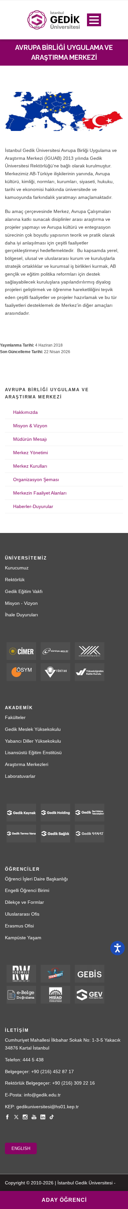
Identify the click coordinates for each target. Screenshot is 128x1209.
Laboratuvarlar (20, 776)
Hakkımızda (25, 412)
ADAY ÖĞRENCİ (64, 1200)
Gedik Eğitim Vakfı (24, 591)
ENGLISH (20, 1148)
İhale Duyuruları (21, 614)
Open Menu (94, 19)
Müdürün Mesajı (30, 439)
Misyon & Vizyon (30, 425)
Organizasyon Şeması (36, 479)
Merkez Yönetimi (30, 452)
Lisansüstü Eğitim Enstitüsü (33, 752)
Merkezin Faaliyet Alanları (40, 493)
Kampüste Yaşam (23, 937)
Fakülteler (15, 717)
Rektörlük (15, 579)
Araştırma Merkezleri (26, 764)
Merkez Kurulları (30, 466)
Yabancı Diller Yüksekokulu (33, 741)
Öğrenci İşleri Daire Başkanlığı (36, 878)
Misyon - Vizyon (21, 603)
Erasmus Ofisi (19, 925)
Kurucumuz (17, 567)
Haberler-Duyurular (33, 506)
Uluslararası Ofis (22, 914)
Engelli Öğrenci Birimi (27, 890)
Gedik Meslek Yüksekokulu (33, 729)
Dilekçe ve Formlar (24, 902)
